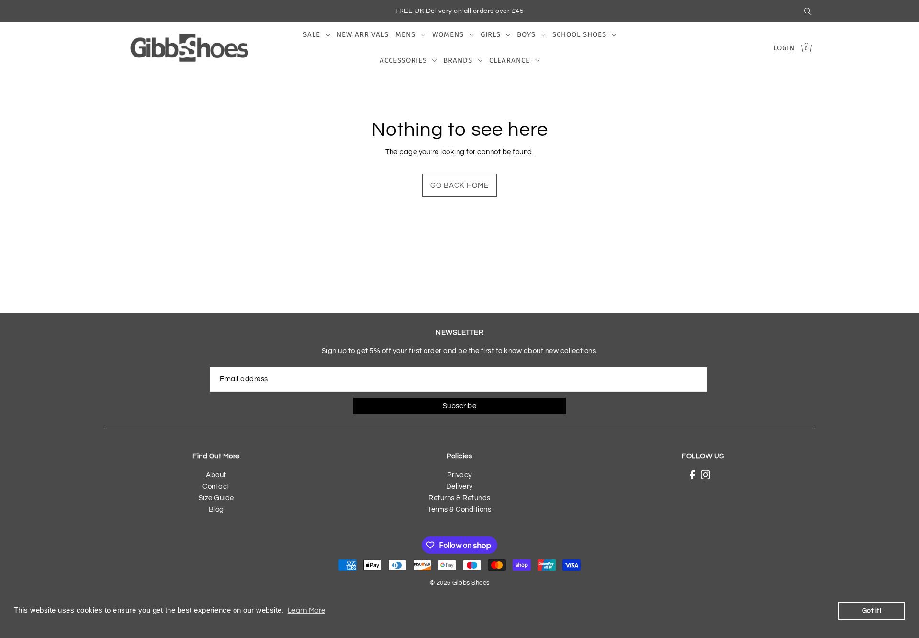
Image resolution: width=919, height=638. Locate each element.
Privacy (459, 474)
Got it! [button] (872, 610)
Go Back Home (459, 185)
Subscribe (460, 406)
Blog (216, 509)
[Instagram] (705, 474)
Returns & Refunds (459, 497)
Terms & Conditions (459, 509)
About (216, 474)
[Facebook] (692, 474)
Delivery (459, 486)
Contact (216, 486)
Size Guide (216, 497)
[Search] (808, 11)
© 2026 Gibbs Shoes (460, 583)
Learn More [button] (306, 610)
